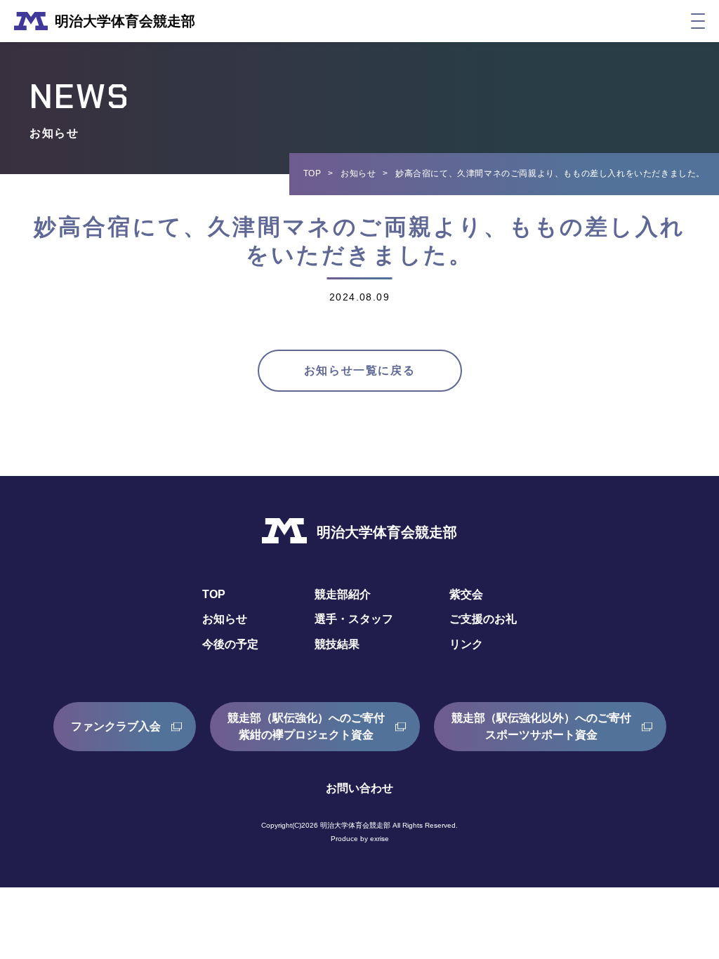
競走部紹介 (343, 594)
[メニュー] (698, 21)
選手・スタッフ (354, 619)
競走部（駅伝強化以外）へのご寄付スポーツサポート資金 (541, 726)
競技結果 (337, 644)
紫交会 (466, 594)
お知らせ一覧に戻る (359, 370)
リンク (466, 644)
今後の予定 (230, 644)
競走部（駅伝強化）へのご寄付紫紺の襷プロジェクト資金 (306, 726)
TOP (312, 173)
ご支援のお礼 (483, 619)
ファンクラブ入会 (116, 726)
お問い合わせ (359, 788)
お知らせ (358, 173)
